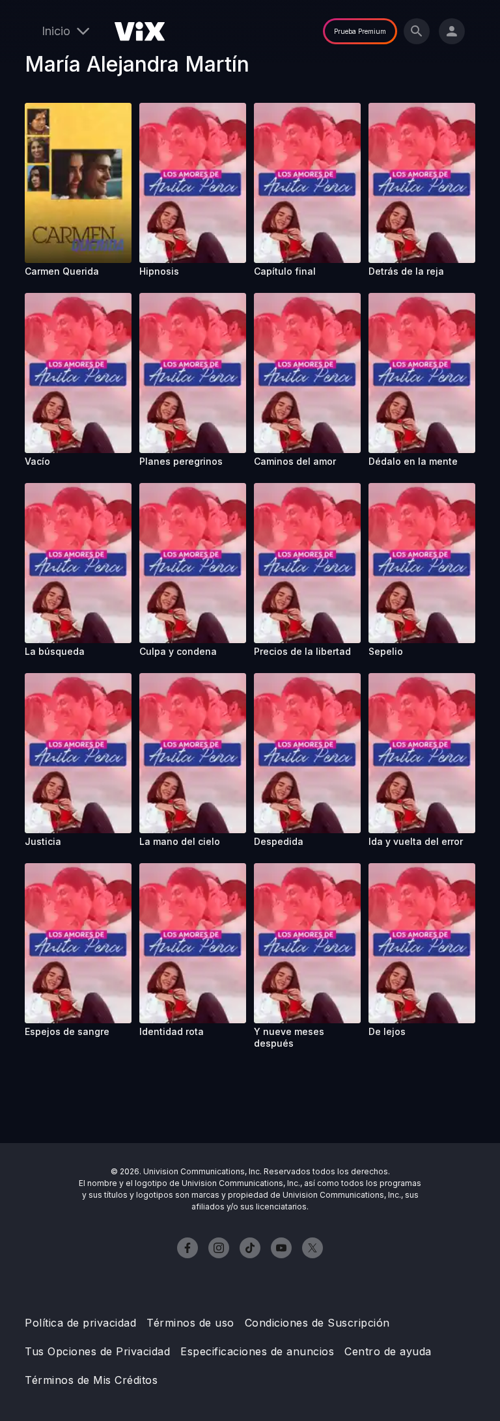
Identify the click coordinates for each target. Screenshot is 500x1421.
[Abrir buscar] (417, 31)
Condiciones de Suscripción (317, 1322)
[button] (78, 183)
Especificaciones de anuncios (257, 1351)
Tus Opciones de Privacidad (97, 1351)
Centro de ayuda (388, 1351)
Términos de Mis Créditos (91, 1380)
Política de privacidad (80, 1322)
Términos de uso (190, 1322)
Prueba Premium (360, 31)
